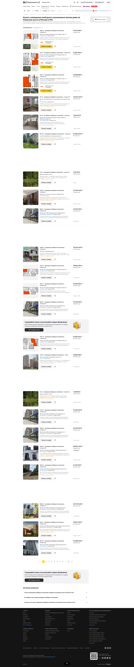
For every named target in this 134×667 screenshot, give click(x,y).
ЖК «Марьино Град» (44, 120)
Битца (24, 612)
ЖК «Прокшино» (43, 451)
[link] (108, 2)
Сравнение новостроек (50, 632)
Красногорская (26, 618)
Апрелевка (42, 251)
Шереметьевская (27, 622)
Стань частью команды (44, 648)
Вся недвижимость (27, 648)
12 (68, 561)
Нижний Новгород (71, 622)
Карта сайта (87, 648)
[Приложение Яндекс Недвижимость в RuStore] (110, 657)
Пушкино (25, 636)
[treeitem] (27, 6)
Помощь (81, 648)
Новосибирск (70, 616)
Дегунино (25, 614)
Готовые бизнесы (93, 622)
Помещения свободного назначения (97, 614)
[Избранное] (74, 2)
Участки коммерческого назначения (97, 620)
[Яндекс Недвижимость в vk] (105, 648)
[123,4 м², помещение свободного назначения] (31, 273)
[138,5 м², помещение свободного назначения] (31, 40)
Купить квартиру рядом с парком (96, 632)
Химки (24, 640)
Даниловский (48, 620)
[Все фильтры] (24, 10)
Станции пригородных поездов (52, 630)
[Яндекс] (108, 664)
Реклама (35, 648)
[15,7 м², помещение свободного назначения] (31, 123)
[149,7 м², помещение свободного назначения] (31, 84)
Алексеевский (48, 616)
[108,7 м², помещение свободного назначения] (31, 344)
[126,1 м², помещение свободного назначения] (31, 291)
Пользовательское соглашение (58, 648)
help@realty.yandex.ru (50, 656)
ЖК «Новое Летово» (44, 195)
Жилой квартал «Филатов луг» (47, 527)
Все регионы (48, 638)
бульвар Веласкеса (59, 507)
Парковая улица (48, 251)
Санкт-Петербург (71, 614)
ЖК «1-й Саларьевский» (45, 358)
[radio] (46, 561)
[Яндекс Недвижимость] (31, 2)
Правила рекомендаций (72, 648)
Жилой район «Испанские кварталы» (48, 509)
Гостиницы (91, 612)
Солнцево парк (43, 101)
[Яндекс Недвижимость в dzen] (108, 648)
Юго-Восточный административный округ (54, 612)
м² (73, 10)
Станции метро (48, 636)
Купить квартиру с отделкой (95, 640)
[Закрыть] (110, 10)
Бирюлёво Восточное (50, 618)
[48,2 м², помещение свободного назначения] (31, 530)
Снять (68, 630)
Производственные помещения (96, 616)
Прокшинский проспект (60, 450)
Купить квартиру (93, 630)
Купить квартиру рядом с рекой (96, 634)
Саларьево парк (43, 35)
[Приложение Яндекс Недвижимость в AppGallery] (107, 657)
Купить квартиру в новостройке (96, 636)
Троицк (24, 634)
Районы (47, 634)
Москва (41, 34)
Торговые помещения (94, 618)
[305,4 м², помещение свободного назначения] (31, 473)
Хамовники (47, 622)
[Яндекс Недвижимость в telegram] (110, 648)
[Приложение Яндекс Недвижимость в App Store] (103, 657)
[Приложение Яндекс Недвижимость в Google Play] (105, 657)
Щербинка (25, 638)
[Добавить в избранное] (55, 46)
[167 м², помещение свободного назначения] (31, 62)
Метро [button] (96, 10)
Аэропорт (47, 614)
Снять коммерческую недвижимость (97, 638)
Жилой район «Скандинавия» (46, 214)
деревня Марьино (61, 117)
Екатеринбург (70, 618)
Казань (68, 620)
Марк (24, 620)
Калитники (25, 616)
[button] (77, 2)
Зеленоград (25, 630)
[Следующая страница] (72, 561)
